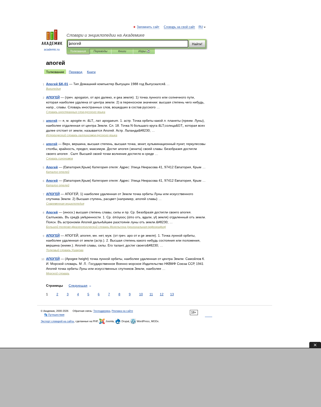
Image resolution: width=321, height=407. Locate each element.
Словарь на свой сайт (179, 27)
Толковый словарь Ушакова (64, 250)
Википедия (53, 88)
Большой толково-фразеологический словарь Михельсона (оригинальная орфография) (106, 227)
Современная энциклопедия (65, 203)
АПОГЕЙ (53, 97)
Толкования (78, 51)
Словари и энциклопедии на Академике (106, 35)
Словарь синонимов (59, 158)
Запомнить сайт (148, 27)
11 (151, 294)
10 (141, 294)
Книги (122, 51)
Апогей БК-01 (57, 84)
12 (162, 294)
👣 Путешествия (54, 314)
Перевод (75, 72)
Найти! (197, 44)
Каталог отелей (57, 172)
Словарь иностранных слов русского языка (75, 112)
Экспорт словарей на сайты (57, 321)
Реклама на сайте (122, 310)
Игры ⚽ (144, 51)
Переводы (100, 51)
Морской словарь (57, 273)
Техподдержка (101, 310)
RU (201, 27)
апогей (51, 120)
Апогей (52, 167)
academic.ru (52, 49)
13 (172, 294)
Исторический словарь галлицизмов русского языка (81, 135)
